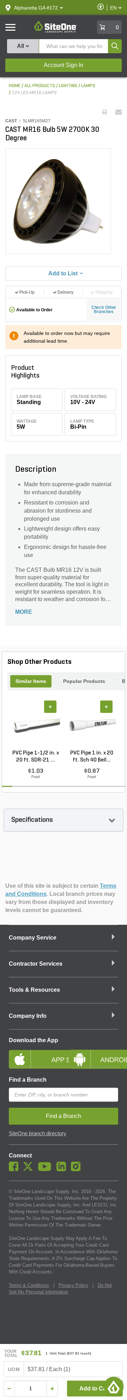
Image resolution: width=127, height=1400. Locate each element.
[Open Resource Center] (113, 1386)
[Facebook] (15, 1169)
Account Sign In (63, 65)
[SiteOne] (56, 31)
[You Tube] (46, 1169)
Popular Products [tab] (84, 681)
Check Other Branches (103, 309)
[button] (36, 8)
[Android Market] (93, 1053)
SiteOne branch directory (37, 1133)
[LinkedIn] (62, 1169)
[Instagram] (77, 1169)
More (23, 612)
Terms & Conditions (29, 1285)
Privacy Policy (73, 1285)
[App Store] (33, 1053)
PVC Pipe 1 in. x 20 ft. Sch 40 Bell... (91, 756)
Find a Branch (28, 1080)
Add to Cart (94, 1389)
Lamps (88, 85)
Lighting (68, 85)
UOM (14, 1369)
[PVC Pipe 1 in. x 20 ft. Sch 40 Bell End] (91, 725)
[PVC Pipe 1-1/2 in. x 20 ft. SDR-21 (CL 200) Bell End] (35, 725)
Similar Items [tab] (31, 681)
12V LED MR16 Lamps (34, 93)
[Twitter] (29, 1169)
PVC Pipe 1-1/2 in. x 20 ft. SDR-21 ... (35, 756)
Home (14, 85)
